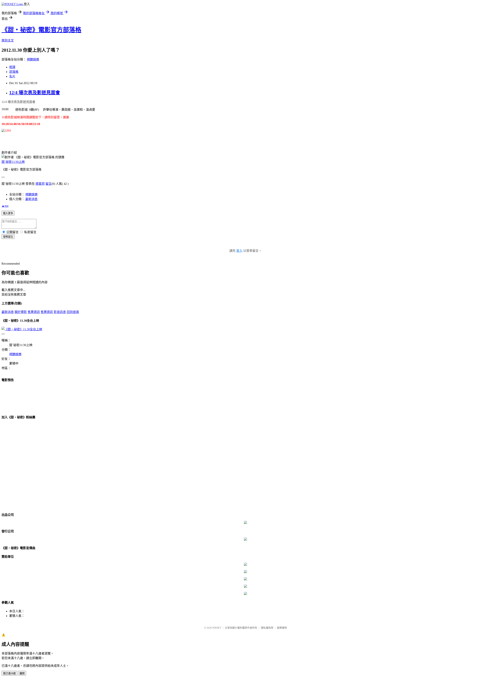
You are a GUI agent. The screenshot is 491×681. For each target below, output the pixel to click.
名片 (12, 76)
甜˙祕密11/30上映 (13, 161)
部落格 (13, 71)
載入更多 (8, 213)
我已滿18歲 (9, 673)
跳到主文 (8, 40)
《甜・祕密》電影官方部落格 (41, 29)
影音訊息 (60, 312)
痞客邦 (40, 183)
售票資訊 (34, 312)
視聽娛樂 (33, 59)
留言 (48, 183)
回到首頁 (73, 312)
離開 (22, 673)
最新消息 (31, 199)
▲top (5, 205)
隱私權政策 (267, 627)
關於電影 (21, 312)
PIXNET (217, 627)
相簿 (12, 67)
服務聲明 (282, 627)
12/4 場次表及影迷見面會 (34, 92)
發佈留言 (8, 236)
